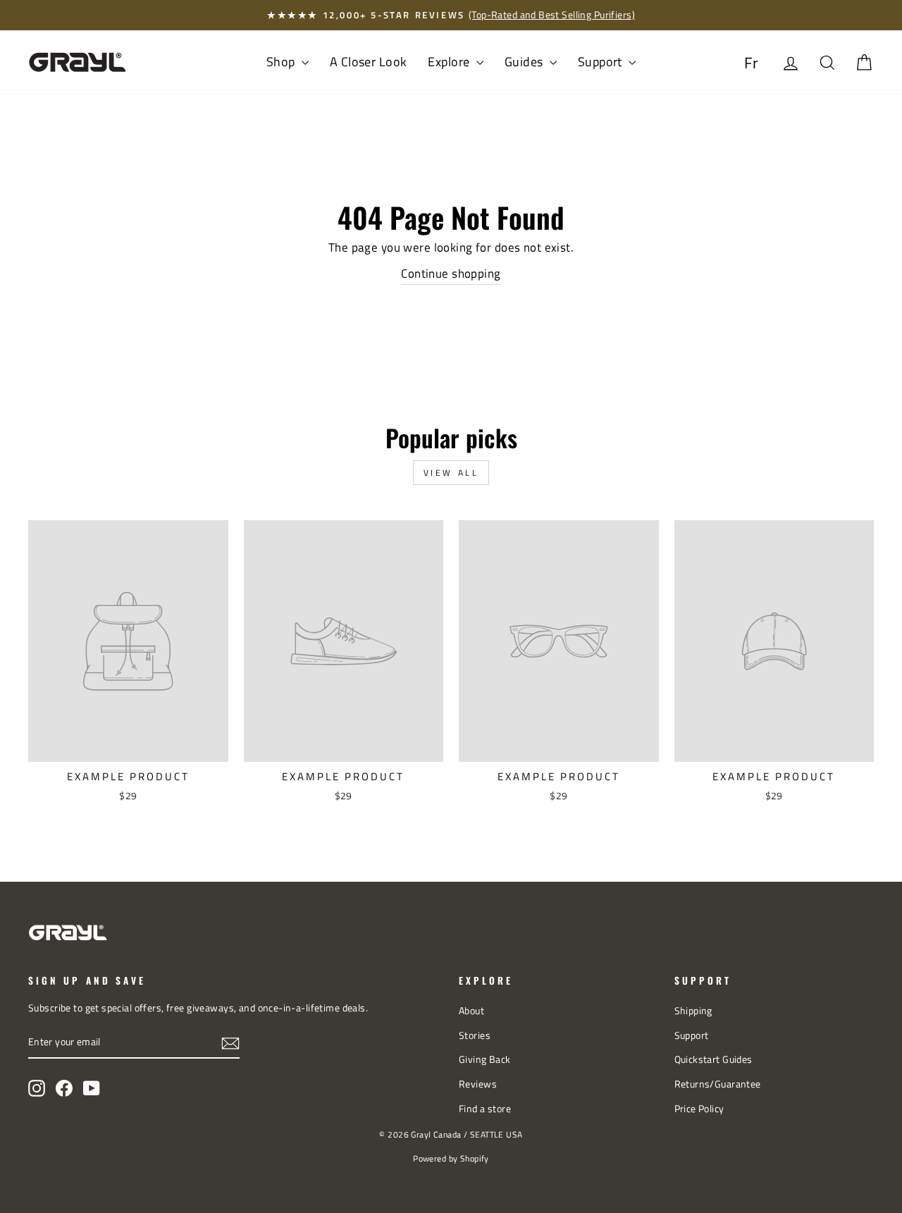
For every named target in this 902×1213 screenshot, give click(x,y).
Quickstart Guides (713, 1059)
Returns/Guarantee (717, 1084)
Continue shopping (450, 273)
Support (601, 61)
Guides (525, 61)
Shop (282, 61)
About (471, 1010)
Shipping (693, 1010)
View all (451, 472)
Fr (751, 63)
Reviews (478, 1084)
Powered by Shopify (451, 1158)
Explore (450, 61)
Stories (474, 1035)
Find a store (485, 1108)
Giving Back (485, 1059)
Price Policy (699, 1108)
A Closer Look (368, 61)
